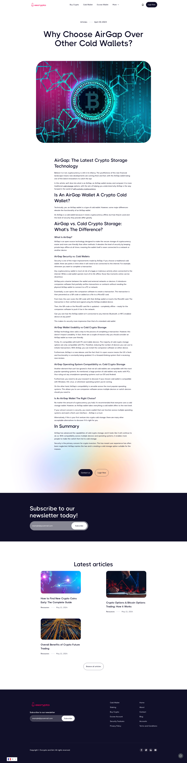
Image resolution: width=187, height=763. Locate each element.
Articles (83, 22)
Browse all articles (93, 666)
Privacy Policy (115, 726)
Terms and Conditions (148, 726)
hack (94, 271)
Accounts (143, 721)
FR (12, 759)
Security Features (117, 721)
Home (141, 703)
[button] (116, 4)
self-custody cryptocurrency (84, 189)
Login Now (151, 5)
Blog (141, 717)
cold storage (68, 186)
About (141, 707)
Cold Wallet (88, 5)
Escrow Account (116, 717)
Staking (113, 707)
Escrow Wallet (102, 5)
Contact (142, 712)
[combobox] (12, 759)
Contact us (85, 473)
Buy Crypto (74, 5)
